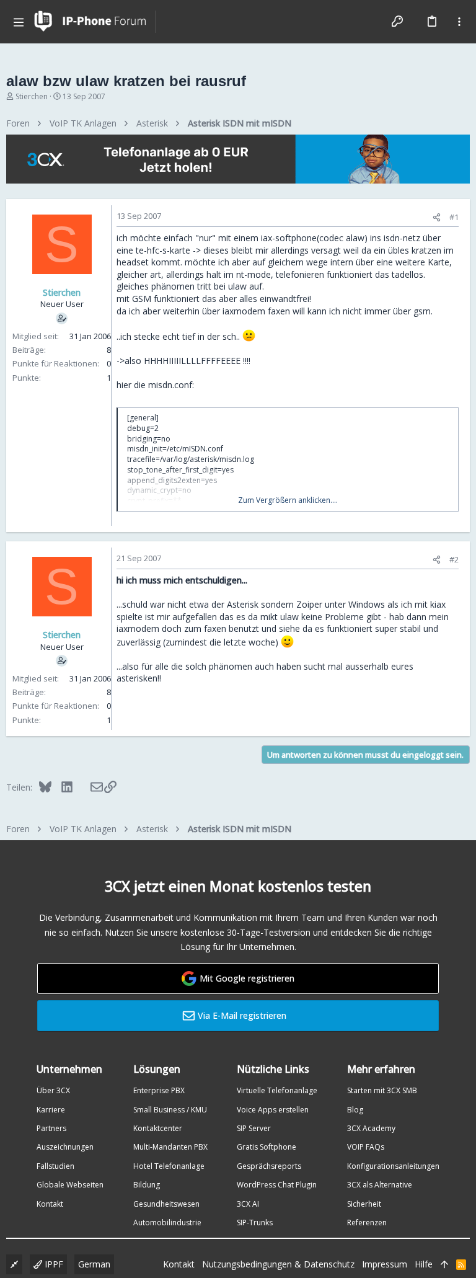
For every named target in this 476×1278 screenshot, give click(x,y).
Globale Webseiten (70, 1184)
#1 (454, 217)
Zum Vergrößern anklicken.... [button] (288, 500)
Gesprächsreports (269, 1166)
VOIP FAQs (365, 1147)
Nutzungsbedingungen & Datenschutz (278, 1264)
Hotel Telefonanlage (169, 1166)
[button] (18, 22)
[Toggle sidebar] (459, 21)
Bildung (146, 1184)
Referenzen (367, 1222)
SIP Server (254, 1128)
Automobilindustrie (167, 1222)
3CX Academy (371, 1128)
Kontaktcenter (157, 1128)
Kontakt (50, 1204)
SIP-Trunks (255, 1222)
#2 (454, 559)
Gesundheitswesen (166, 1204)
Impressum (384, 1264)
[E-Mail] (88, 786)
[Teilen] (436, 217)
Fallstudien (55, 1166)
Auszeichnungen (65, 1147)
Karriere (51, 1109)
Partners (51, 1128)
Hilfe (424, 1264)
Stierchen (31, 96)
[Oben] (444, 1264)
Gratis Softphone (266, 1147)
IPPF (52, 1264)
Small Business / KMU (170, 1109)
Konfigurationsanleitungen (393, 1166)
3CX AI (248, 1204)
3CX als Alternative (379, 1184)
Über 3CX (53, 1090)
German (94, 1264)
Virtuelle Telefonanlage (277, 1090)
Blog (355, 1109)
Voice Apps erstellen (273, 1109)
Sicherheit (364, 1204)
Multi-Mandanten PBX (170, 1147)
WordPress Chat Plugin (277, 1184)
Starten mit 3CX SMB (382, 1090)
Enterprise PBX (159, 1090)
